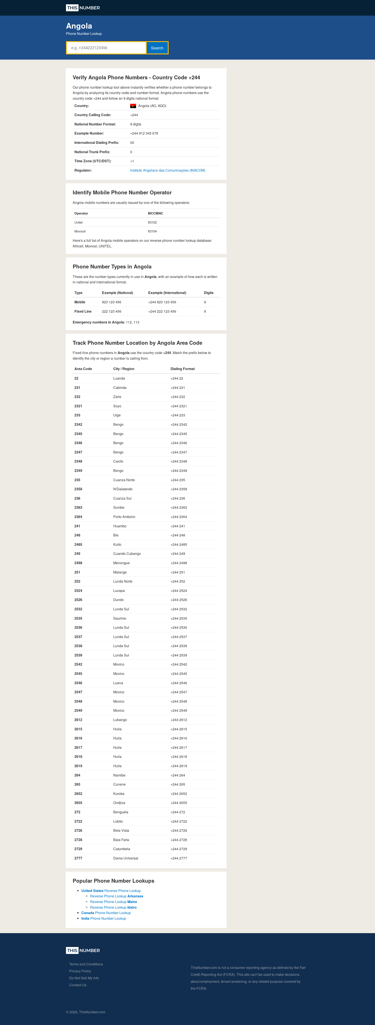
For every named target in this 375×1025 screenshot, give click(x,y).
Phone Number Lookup (106, 912)
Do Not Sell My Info (84, 977)
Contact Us (77, 984)
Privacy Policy (80, 970)
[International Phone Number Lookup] (83, 8)
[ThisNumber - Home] (83, 952)
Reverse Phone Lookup (111, 890)
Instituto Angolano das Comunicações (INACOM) (167, 170)
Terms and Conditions (86, 964)
